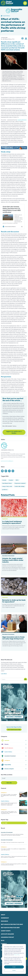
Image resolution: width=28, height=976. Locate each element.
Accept (14, 966)
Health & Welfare (5, 801)
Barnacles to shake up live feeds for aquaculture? (14, 601)
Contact (4, 943)
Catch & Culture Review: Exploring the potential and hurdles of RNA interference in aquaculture (9, 804)
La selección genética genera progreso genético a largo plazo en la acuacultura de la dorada (14, 864)
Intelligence (4, 792)
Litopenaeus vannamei (20, 483)
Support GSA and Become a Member (14, 432)
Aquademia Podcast (7, 937)
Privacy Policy (16, 954)
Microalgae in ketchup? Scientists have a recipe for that (12, 842)
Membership (5, 918)
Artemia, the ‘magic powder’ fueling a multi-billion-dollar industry (12, 560)
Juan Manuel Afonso (7, 483)
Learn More (4, 673)
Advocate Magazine (7, 934)
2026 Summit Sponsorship (14, 729)
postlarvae (4, 489)
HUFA (17, 480)
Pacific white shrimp (19, 486)
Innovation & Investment (7, 832)
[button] (22, 38)
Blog (2, 940)
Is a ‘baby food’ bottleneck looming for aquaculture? (12, 522)
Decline (14, 970)
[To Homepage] (7, 3)
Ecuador (11, 480)
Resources (4, 921)
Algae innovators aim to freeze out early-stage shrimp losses (13, 638)
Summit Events (5, 931)
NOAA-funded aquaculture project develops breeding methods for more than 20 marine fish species (12, 835)
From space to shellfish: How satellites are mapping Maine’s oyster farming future (9, 795)
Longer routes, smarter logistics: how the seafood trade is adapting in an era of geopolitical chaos (9, 812)
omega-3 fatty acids (7, 486)
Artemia (4, 480)
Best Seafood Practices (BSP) (10, 927)
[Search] (25, 679)
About (3, 914)
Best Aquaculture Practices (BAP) (12, 924)
